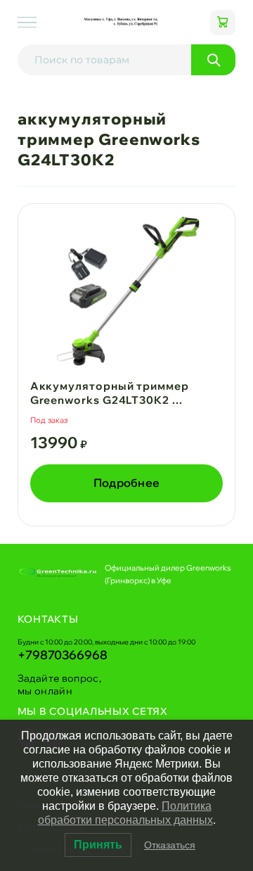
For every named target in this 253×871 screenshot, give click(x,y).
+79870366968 (63, 654)
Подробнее (126, 483)
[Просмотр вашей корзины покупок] (222, 22)
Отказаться (169, 845)
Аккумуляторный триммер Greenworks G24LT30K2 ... (109, 393)
